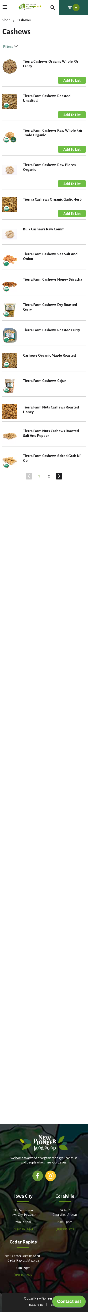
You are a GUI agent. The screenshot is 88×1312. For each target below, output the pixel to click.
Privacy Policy (35, 1304)
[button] (72, 80)
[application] (69, 1302)
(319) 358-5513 (65, 1229)
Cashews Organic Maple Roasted (49, 355)
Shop (6, 20)
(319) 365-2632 (23, 1275)
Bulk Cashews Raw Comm (44, 229)
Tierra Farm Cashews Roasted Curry (51, 330)
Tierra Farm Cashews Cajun (44, 381)
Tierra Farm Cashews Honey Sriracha (52, 279)
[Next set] (59, 476)
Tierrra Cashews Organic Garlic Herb (52, 199)
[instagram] (50, 1175)
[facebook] (37, 1175)
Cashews (23, 20)
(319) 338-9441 (23, 1229)
